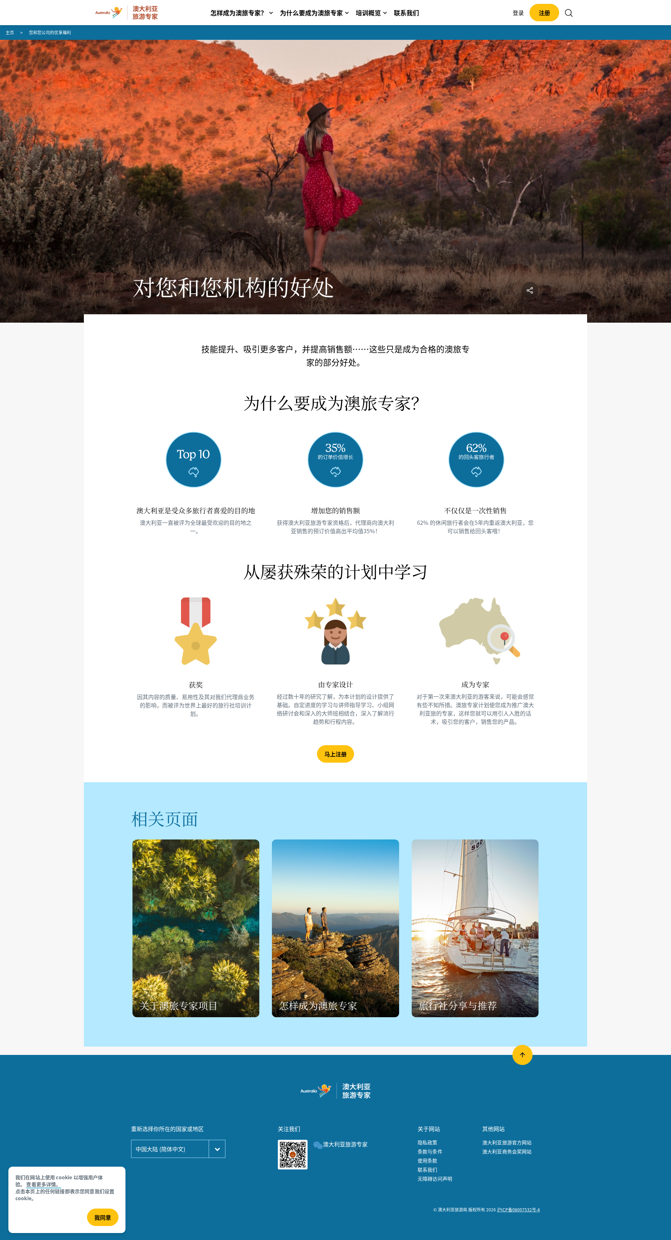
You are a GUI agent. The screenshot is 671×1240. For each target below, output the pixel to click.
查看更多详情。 (43, 1184)
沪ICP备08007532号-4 (518, 1209)
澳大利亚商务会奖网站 (507, 1151)
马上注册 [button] (335, 754)
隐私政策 (428, 1142)
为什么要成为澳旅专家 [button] (311, 12)
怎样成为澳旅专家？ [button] (238, 12)
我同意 (102, 1217)
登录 (518, 12)
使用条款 (428, 1160)
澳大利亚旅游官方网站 (507, 1142)
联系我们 (428, 1169)
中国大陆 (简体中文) (160, 1149)
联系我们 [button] (406, 12)
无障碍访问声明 (435, 1178)
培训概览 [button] (368, 12)
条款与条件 (430, 1151)
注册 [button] (544, 12)
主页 (10, 32)
